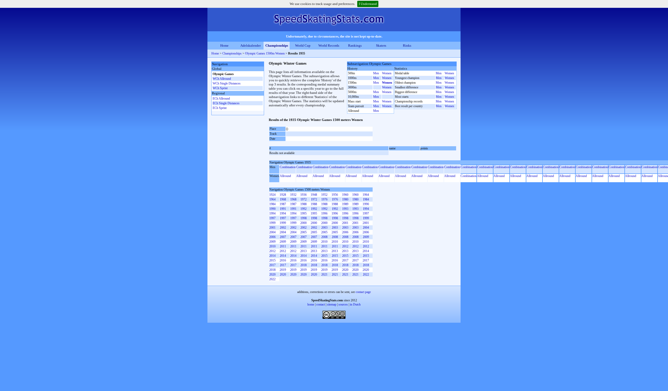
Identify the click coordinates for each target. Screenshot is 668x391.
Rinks (407, 45)
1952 (324, 195)
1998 (303, 218)
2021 (324, 274)
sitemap (331, 304)
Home (224, 45)
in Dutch (355, 304)
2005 (303, 232)
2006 (345, 232)
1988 (303, 204)
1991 (283, 209)
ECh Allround (221, 98)
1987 (283, 204)
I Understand (368, 4)
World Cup (303, 45)
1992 (303, 209)
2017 (345, 260)
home (310, 304)
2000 (303, 223)
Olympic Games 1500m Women (265, 53)
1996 (324, 213)
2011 (283, 246)
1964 (366, 195)
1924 (272, 195)
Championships (276, 45)
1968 (283, 199)
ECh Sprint (219, 108)
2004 (366, 227)
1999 (366, 218)
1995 (303, 213)
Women (386, 73)
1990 (366, 204)
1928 (283, 195)
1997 (366, 213)
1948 (314, 195)
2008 (324, 237)
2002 (283, 227)
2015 (324, 256)
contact (320, 304)
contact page (363, 292)
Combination (288, 167)
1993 (345, 209)
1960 (345, 195)
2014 (366, 251)
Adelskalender (250, 45)
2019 (283, 270)
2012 (345, 246)
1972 (303, 199)
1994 (366, 209)
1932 (293, 195)
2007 (283, 237)
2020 (345, 270)
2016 (283, 260)
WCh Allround (222, 79)
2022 (366, 274)
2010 (324, 241)
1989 (345, 204)
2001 (345, 223)
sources (343, 304)
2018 (303, 265)
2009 (366, 237)
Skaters (381, 45)
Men (376, 73)
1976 (324, 199)
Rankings (355, 45)
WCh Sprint (220, 88)
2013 (303, 251)
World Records (328, 45)
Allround (285, 176)
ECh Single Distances (226, 103)
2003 (324, 227)
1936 (303, 195)
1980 (345, 199)
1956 (335, 195)
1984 (366, 199)
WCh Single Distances (227, 83)
